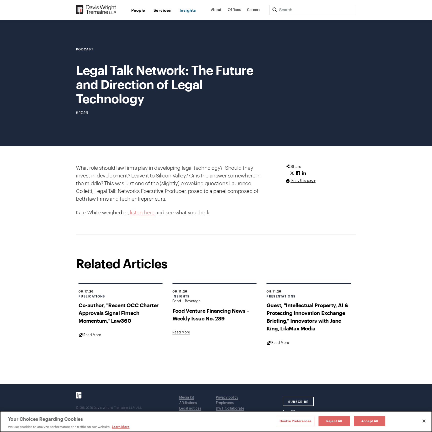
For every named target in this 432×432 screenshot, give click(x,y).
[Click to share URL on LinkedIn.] (304, 173)
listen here (143, 212)
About (216, 10)
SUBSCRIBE (298, 401)
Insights (188, 10)
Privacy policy (227, 397)
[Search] (274, 10)
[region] (216, 421)
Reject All (334, 421)
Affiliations (188, 403)
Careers (253, 10)
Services (162, 10)
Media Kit (186, 397)
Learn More (121, 427)
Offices (234, 10)
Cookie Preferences (296, 421)
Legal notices (190, 408)
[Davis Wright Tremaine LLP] (96, 10)
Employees (225, 403)
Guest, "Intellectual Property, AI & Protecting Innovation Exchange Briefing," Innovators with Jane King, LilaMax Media (307, 316)
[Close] (424, 421)
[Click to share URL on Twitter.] (292, 173)
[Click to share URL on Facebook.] (298, 173)
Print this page (303, 180)
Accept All (369, 421)
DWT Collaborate (230, 408)
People (138, 10)
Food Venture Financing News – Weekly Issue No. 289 (210, 314)
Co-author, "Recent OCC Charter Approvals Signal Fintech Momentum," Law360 (118, 313)
